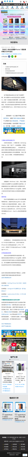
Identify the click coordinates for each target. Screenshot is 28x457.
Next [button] (25, 23)
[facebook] (26, 4)
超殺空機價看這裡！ (6, 277)
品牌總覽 (6, 444)
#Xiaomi (21, 386)
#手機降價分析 (6, 389)
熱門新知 (6, 449)
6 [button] (15, 359)
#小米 (16, 384)
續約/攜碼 (9, 312)
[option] (14, 23)
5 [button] (14, 359)
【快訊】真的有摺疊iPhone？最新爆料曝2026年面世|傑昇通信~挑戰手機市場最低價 (9, 2)
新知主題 (15, 446)
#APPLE (19, 54)
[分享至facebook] (9, 56)
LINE (27, 313)
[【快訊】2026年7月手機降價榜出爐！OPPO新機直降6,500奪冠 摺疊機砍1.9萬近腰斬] (8, 367)
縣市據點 (23, 444)
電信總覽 (6, 446)
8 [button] (18, 359)
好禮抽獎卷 (14, 121)
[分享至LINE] (12, 56)
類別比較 (23, 446)
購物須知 (15, 449)
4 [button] (13, 359)
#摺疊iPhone (8, 54)
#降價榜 (9, 384)
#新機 (16, 386)
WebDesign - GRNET (14, 454)
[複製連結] (15, 56)
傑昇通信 (6, 118)
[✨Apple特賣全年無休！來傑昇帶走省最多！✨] (14, 23)
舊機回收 (22, 8)
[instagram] (21, 4)
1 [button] (9, 359)
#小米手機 (21, 384)
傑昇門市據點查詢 (6, 326)
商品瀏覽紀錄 (27, 316)
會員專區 (21, 1)
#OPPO (5, 384)
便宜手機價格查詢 (6, 324)
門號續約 (22, 121)
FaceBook (27, 311)
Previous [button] (2, 23)
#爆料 (3, 54)
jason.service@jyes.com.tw (16, 441)
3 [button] (12, 359)
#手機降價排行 (6, 391)
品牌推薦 (15, 444)
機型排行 (7, 8)
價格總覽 (2, 8)
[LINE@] (24, 4)
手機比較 (17, 8)
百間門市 (19, 314)
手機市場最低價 (17, 118)
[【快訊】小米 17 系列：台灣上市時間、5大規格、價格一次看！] (20, 367)
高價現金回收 (5, 314)
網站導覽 (23, 449)
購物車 (24, 2)
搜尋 (26, 1)
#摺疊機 (15, 54)
